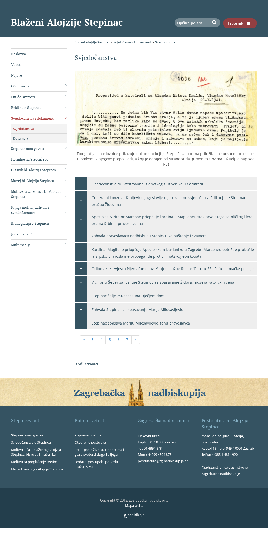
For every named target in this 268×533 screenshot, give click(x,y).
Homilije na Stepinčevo (29, 159)
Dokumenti (21, 138)
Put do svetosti (23, 97)
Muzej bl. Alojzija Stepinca (32, 180)
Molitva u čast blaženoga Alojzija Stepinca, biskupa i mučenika (36, 452)
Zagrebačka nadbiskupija (163, 420)
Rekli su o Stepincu (26, 107)
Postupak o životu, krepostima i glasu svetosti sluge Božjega (99, 452)
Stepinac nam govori (27, 148)
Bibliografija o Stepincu (30, 223)
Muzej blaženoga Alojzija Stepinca (37, 469)
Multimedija (21, 245)
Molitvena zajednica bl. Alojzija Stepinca (36, 194)
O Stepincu (20, 86)
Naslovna (18, 54)
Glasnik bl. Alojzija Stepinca (33, 170)
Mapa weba (134, 505)
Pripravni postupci (89, 435)
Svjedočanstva (23, 129)
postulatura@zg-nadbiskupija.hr (163, 461)
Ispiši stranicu (87, 363)
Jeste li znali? (21, 234)
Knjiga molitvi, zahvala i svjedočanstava (30, 210)
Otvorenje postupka (90, 442)
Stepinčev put (25, 420)
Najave (16, 75)
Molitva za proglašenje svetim (34, 461)
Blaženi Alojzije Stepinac (67, 22)
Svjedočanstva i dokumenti (32, 118)
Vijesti (16, 64)
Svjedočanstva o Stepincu (31, 442)
